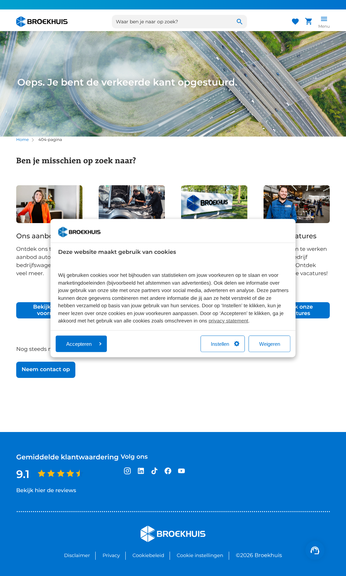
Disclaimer (77, 555)
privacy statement (228, 321)
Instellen (220, 343)
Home (22, 139)
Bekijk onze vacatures (296, 310)
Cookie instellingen (200, 555)
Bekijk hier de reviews (46, 490)
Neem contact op (46, 369)
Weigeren (269, 343)
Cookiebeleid (148, 555)
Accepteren (79, 343)
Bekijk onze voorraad (49, 310)
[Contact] (314, 550)
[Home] (42, 21)
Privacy (111, 555)
